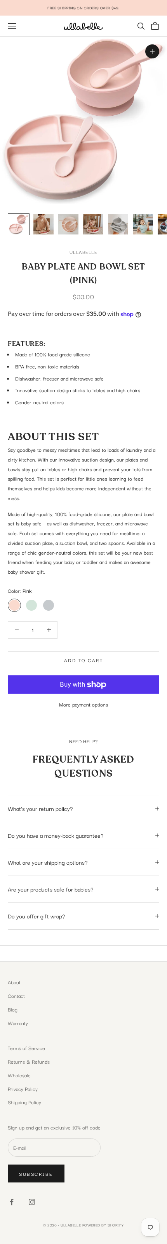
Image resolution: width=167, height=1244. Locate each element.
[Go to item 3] (68, 224)
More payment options (83, 704)
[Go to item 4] (93, 224)
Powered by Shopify (103, 1225)
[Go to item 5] (118, 224)
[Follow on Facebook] (12, 1202)
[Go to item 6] (143, 224)
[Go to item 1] (19, 224)
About (14, 982)
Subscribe (36, 1173)
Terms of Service (26, 1048)
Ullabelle (83, 251)
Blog (12, 1009)
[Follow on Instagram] (32, 1202)
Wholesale (19, 1075)
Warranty (18, 1023)
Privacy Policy (23, 1088)
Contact (16, 995)
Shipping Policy (24, 1102)
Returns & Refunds (29, 1061)
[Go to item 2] (43, 224)
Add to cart (83, 660)
